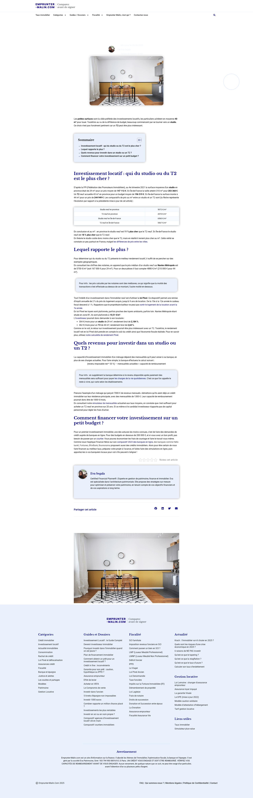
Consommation (45, 652)
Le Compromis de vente (95, 688)
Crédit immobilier (46, 640)
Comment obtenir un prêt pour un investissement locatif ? (99, 660)
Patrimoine (43, 688)
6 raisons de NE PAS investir (188, 651)
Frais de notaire (136, 696)
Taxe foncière (135, 680)
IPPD (131, 664)
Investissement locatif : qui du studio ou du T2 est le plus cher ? (111, 146)
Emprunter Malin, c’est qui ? (118, 15)
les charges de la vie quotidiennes (130, 378)
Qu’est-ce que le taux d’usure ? (189, 663)
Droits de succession (138, 699)
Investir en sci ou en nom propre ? (99, 714)
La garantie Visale (183, 693)
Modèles (42, 684)
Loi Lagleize (134, 692)
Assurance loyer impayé (186, 689)
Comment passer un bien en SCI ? (144, 648)
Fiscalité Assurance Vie (140, 715)
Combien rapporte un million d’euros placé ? (103, 705)
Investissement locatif (48, 644)
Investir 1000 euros (92, 699)
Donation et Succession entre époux (145, 703)
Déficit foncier (135, 660)
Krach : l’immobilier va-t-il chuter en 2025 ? (194, 640)
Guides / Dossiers (78, 15)
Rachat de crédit (45, 656)
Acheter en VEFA (91, 684)
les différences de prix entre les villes (130, 241)
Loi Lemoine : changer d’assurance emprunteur (191, 683)
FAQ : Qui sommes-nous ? (152, 783)
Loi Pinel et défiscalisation (129, 20)
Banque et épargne (47, 672)
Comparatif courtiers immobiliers (99, 725)
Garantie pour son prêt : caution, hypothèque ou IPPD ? (98, 670)
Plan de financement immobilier (98, 655)
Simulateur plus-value (185, 728)
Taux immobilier (43, 15)
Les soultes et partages (49, 680)
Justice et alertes (46, 676)
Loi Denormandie (137, 676)
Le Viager (133, 668)
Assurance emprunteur (94, 676)
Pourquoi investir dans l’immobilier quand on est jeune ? (103, 649)
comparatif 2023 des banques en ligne (135, 442)
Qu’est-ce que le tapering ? (187, 655)
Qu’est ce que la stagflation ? (188, 659)
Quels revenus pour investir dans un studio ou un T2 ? (106, 152)
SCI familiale (135, 640)
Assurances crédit (46, 664)
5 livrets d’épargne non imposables (100, 696)
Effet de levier (90, 680)
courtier (99, 438)
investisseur (80, 318)
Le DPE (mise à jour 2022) (187, 697)
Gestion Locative (46, 692)
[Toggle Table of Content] (138, 140)
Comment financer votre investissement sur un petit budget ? (110, 156)
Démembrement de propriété (142, 688)
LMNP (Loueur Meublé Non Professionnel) (148, 656)
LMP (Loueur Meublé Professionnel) (146, 652)
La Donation (135, 707)
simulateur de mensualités (104, 403)
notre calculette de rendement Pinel (102, 335)
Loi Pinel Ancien (136, 672)
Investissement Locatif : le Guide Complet (103, 640)
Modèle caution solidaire (186, 701)
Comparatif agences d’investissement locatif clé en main (101, 719)
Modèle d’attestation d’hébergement (191, 705)
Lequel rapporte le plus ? (92, 149)
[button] (214, 15)
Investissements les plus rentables (99, 710)
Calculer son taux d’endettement (189, 667)
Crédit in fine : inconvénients (97, 665)
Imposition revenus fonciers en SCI (145, 644)
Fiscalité (42, 668)
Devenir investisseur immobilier (98, 644)
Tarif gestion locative (184, 709)
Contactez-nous (141, 15)
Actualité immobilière (48, 648)
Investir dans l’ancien (93, 692)
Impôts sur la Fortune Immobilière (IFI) (147, 684)
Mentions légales (173, 783)
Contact (213, 783)
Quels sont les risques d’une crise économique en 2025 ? (190, 645)
